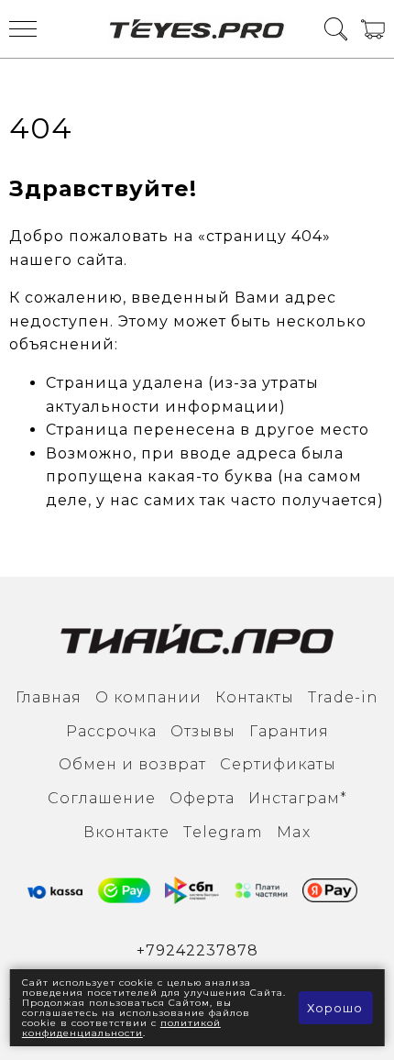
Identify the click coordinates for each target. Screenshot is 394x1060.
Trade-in (343, 697)
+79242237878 (197, 950)
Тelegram (223, 832)
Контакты (254, 697)
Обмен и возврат (132, 764)
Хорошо (335, 1007)
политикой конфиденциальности (121, 1028)
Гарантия (289, 731)
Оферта (202, 798)
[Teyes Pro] (197, 29)
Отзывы (202, 731)
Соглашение (102, 798)
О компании (148, 697)
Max (294, 832)
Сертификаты (278, 764)
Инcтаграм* (297, 798)
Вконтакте (126, 832)
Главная (49, 697)
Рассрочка (111, 731)
